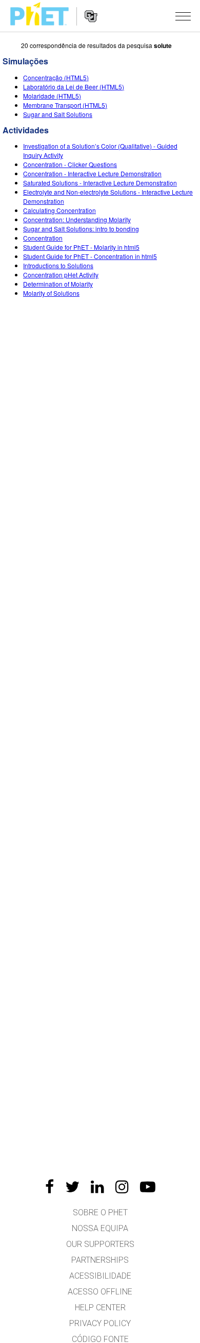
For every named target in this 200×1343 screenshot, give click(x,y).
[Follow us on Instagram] (122, 1186)
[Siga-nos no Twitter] (72, 1186)
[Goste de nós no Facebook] (49, 1186)
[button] (183, 16)
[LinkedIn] (97, 1186)
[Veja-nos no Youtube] (147, 1186)
